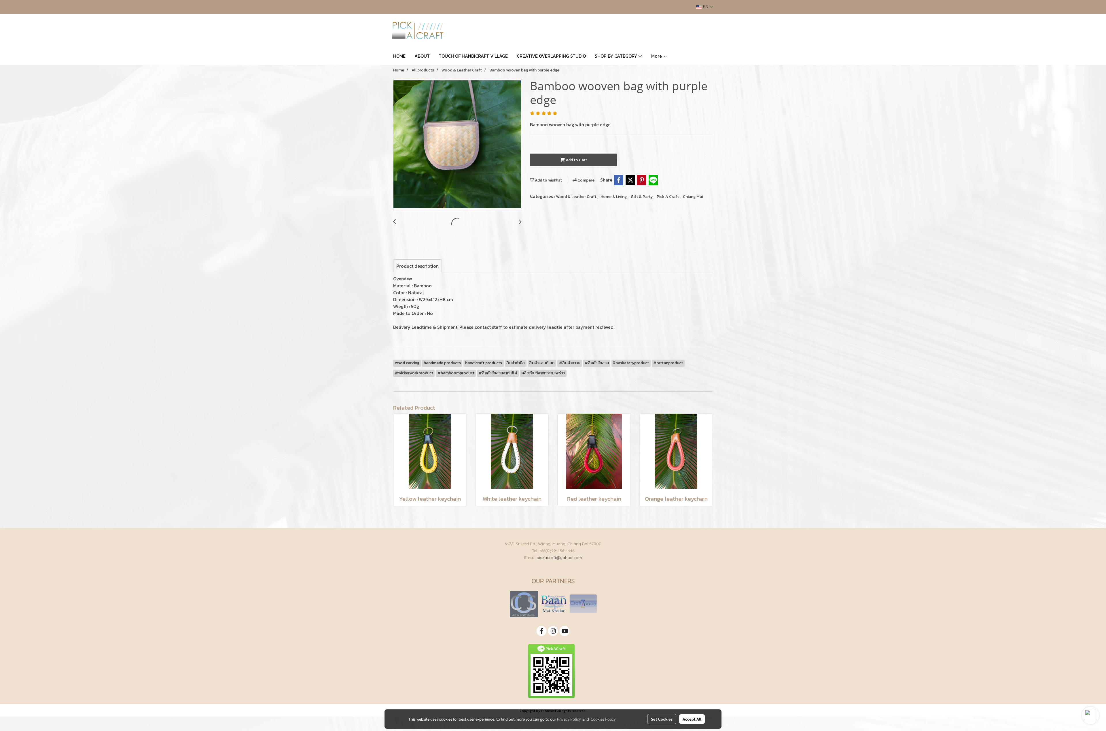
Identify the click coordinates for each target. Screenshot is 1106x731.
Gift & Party (642, 197)
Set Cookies (662, 718)
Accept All (692, 718)
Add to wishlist (548, 180)
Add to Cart (576, 160)
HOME (399, 55)
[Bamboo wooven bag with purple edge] (457, 145)
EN (705, 7)
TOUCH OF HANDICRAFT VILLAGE (473, 55)
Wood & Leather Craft (576, 197)
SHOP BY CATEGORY (616, 55)
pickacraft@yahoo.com (559, 557)
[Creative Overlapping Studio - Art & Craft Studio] (524, 604)
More (657, 55)
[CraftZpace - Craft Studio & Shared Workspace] (583, 604)
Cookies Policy (603, 718)
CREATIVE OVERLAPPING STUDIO (551, 55)
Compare (585, 180)
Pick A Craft (668, 197)
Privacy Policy (569, 718)
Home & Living (614, 197)
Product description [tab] (417, 265)
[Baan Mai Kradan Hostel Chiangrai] (554, 604)
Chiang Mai (693, 197)
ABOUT (422, 55)
